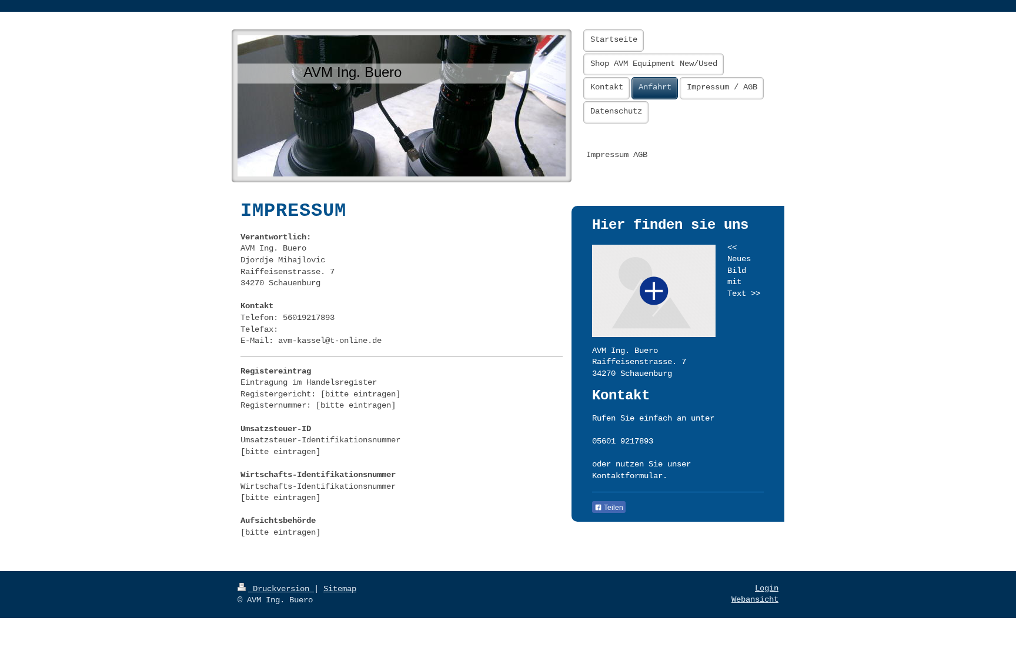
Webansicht (754, 599)
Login (766, 588)
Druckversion (281, 588)
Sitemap (339, 588)
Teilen (612, 507)
